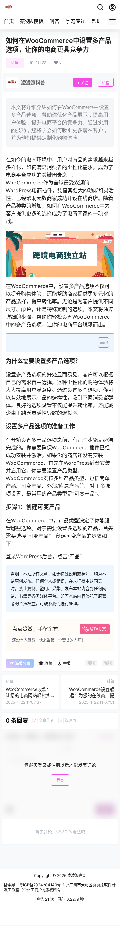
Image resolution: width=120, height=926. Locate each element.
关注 (84, 82)
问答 (54, 21)
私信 (105, 82)
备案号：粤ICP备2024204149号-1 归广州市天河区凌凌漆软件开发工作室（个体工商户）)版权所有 (60, 887)
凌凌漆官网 (76, 875)
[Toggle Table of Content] (100, 342)
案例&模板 (32, 21)
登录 (60, 780)
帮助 (97, 21)
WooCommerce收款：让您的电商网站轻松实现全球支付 (28, 695)
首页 (9, 21)
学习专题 (75, 21)
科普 (15, 62)
